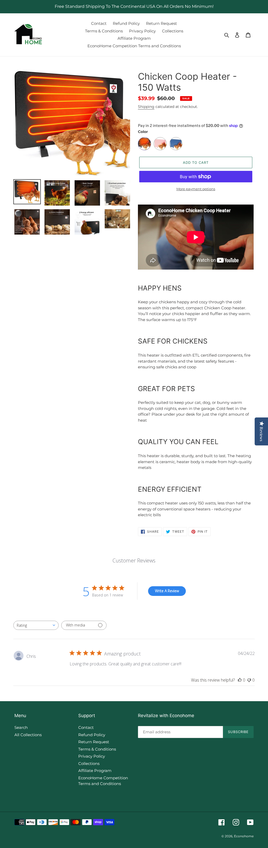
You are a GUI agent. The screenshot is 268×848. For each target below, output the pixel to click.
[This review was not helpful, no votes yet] (249, 680)
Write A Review (167, 590)
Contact (86, 727)
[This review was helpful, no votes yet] (240, 680)
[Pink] (160, 143)
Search (21, 727)
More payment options (195, 189)
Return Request (93, 741)
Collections (88, 763)
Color (143, 131)
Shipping (146, 106)
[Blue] (175, 143)
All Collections (28, 734)
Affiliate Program (94, 770)
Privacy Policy (91, 756)
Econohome (244, 836)
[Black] (144, 143)
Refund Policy (91, 734)
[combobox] (36, 625)
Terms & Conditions (97, 749)
